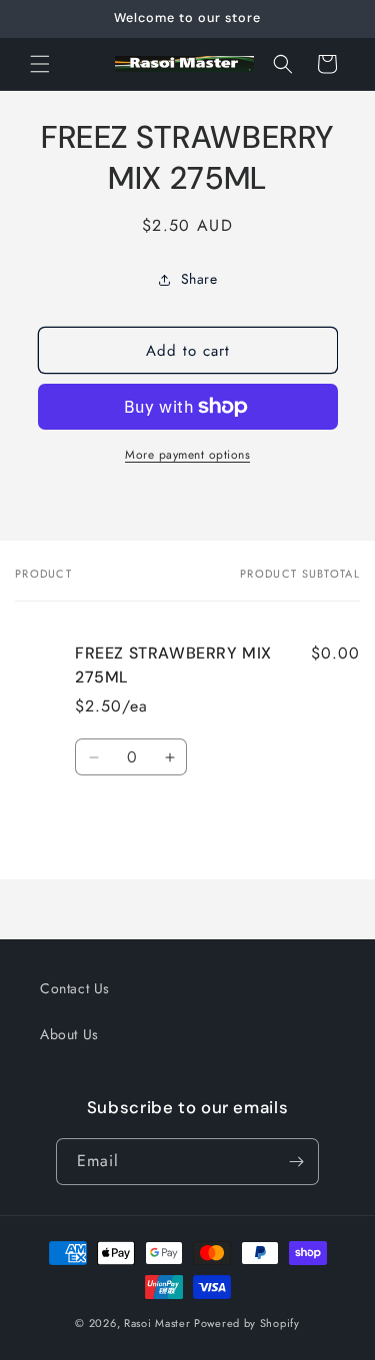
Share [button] (199, 279)
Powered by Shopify (247, 1323)
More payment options (187, 455)
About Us (69, 1034)
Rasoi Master (159, 1323)
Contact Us (75, 988)
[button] (40, 64)
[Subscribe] (296, 1161)
